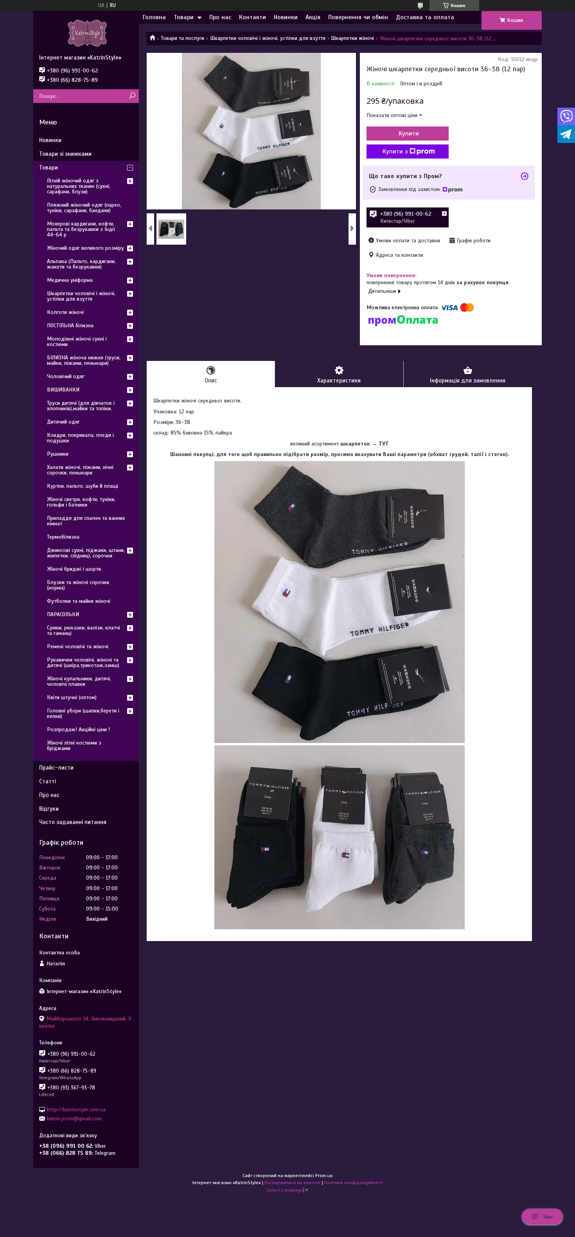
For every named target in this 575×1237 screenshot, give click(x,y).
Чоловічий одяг (65, 376)
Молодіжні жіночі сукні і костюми (77, 341)
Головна (154, 17)
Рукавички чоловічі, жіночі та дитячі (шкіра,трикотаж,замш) (83, 662)
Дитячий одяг (63, 421)
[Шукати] (132, 96)
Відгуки (49, 808)
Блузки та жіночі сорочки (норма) (78, 585)
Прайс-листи (56, 767)
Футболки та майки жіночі (78, 601)
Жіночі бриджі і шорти (74, 569)
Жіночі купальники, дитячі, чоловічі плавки (79, 681)
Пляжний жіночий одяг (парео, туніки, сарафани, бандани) (84, 208)
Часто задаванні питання (72, 822)
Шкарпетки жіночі (352, 38)
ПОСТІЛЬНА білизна (70, 325)
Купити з (395, 151)
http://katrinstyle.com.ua (76, 1109)
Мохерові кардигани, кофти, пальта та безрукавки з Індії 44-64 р (81, 229)
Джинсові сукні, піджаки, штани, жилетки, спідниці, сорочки (86, 553)
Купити (409, 133)
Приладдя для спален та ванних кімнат (86, 521)
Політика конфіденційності (353, 1182)
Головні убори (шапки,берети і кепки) (83, 713)
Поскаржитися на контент (292, 1182)
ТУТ (384, 443)
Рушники (57, 454)
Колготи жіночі (65, 312)
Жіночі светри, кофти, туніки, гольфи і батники (81, 502)
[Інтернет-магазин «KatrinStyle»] (86, 32)
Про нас (220, 17)
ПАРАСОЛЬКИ (63, 614)
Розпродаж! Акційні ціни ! (78, 729)
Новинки (286, 17)
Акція (312, 17)
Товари (184, 17)
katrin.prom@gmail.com (74, 1118)
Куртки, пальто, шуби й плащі (82, 486)
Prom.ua (323, 1175)
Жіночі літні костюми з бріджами (74, 745)
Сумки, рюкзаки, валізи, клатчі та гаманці (83, 630)
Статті (47, 781)
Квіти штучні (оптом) (72, 697)
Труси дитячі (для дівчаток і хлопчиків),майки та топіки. (81, 406)
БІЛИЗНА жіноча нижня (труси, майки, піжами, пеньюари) (83, 360)
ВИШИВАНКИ (63, 389)
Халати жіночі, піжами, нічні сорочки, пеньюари (80, 470)
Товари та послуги (182, 38)
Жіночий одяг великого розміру (85, 248)
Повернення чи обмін (358, 17)
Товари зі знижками (65, 153)
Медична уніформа (70, 280)
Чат (548, 1217)
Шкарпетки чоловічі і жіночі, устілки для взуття (267, 38)
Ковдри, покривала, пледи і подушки (80, 438)
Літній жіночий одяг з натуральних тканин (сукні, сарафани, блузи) (78, 186)
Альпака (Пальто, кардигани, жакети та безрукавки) (81, 264)
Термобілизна (63, 537)
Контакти (252, 17)
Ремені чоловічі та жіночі (77, 646)
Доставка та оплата (425, 17)
